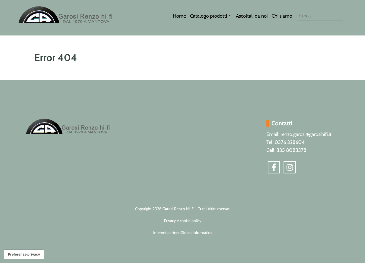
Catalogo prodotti (208, 16)
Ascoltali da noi (252, 16)
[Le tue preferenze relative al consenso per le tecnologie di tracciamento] (24, 254)
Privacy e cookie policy (182, 220)
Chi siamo (282, 16)
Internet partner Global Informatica (182, 232)
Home (179, 16)
